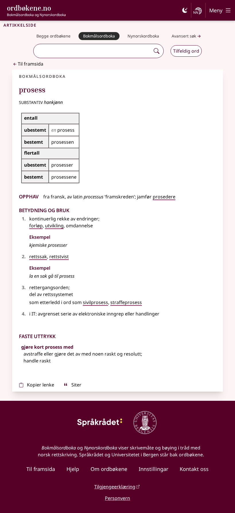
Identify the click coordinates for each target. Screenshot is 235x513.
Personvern (117, 498)
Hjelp (72, 468)
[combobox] (93, 51)
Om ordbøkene (109, 468)
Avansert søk (184, 36)
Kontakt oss (194, 468)
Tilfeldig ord (186, 51)
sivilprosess (95, 302)
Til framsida (30, 64)
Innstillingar (153, 468)
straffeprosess (126, 302)
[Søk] (156, 51)
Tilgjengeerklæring (114, 487)
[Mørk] (184, 10)
